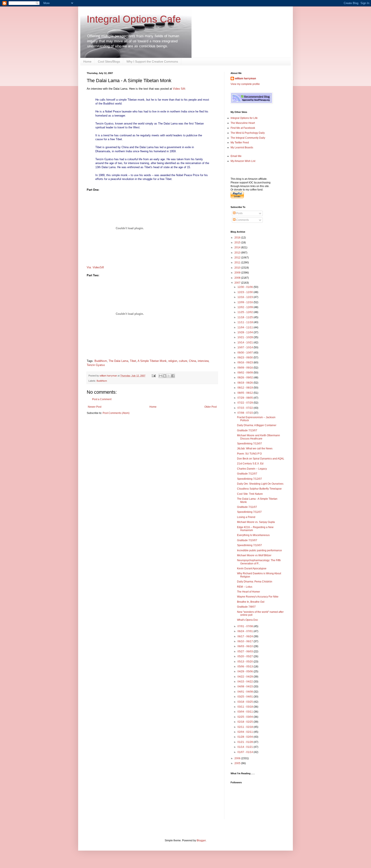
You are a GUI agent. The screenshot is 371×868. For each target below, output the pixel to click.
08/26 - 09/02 (245, 377)
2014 (237, 247)
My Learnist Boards (242, 147)
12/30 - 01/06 (245, 287)
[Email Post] (153, 375)
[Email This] (160, 376)
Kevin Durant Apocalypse (251, 568)
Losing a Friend (246, 517)
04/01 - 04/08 (245, 691)
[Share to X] (169, 376)
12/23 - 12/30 (245, 292)
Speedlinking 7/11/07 (249, 511)
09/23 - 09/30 (245, 357)
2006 (237, 758)
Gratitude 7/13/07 (247, 430)
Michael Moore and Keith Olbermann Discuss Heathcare (258, 437)
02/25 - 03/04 (245, 716)
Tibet (133, 361)
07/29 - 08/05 (245, 397)
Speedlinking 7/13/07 (249, 443)
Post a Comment (101, 399)
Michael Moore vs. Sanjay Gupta (256, 522)
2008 (237, 277)
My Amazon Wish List (243, 161)
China (192, 361)
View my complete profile (245, 84)
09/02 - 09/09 (245, 372)
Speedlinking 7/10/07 (249, 545)
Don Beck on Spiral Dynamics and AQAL (260, 458)
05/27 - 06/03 (245, 651)
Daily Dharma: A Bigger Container (256, 425)
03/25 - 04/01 (245, 696)
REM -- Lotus (244, 586)
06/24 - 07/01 (245, 631)
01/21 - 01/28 (245, 742)
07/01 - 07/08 (245, 626)
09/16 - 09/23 (245, 362)
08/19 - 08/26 (245, 382)
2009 (237, 272)
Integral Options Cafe (134, 19)
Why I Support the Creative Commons (152, 61)
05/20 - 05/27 (245, 656)
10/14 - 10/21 (245, 342)
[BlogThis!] (165, 376)
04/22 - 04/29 (245, 676)
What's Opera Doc (247, 619)
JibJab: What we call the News (254, 448)
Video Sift (179, 88)
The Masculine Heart (243, 122)
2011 (237, 262)
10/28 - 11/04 (245, 332)
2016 (237, 237)
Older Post (210, 406)
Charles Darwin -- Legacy (252, 468)
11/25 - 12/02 (245, 312)
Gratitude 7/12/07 (247, 473)
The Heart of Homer (248, 591)
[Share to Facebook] (173, 376)
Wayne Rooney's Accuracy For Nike (257, 596)
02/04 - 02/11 (245, 731)
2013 (237, 252)
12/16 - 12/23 (245, 297)
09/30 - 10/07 (245, 352)
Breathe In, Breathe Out (250, 601)
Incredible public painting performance (259, 550)
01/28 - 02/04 (245, 736)
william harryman (109, 375)
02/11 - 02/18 (245, 726)
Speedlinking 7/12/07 (249, 478)
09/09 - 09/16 (245, 367)
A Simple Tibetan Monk (152, 361)
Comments (242, 219)
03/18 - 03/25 (245, 701)
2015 (237, 242)
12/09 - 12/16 (245, 302)
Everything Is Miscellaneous (253, 535)
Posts (239, 213)
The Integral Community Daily (248, 137)
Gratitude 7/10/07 (247, 540)
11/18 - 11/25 (245, 317)
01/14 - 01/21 (245, 746)
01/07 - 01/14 (245, 752)
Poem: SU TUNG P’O (249, 453)
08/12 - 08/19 (245, 387)
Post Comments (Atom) (116, 413)
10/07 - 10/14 (245, 347)
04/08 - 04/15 (245, 686)
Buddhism (100, 361)
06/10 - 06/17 (245, 641)
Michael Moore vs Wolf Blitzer (254, 555)
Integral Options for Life (244, 118)
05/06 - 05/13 (245, 666)
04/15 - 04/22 (245, 681)
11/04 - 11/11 (245, 327)
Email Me (236, 156)
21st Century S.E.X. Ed (250, 463)
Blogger (201, 840)
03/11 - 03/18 (245, 706)
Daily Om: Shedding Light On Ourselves (260, 483)
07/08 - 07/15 (245, 412)
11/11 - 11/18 (245, 322)
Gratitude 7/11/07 (247, 507)
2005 (237, 763)
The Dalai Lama (118, 361)
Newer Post (94, 406)
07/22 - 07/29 (245, 402)
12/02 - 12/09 (245, 307)
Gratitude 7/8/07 (246, 606)
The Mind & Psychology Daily (248, 132)
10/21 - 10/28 (245, 337)
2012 (237, 257)
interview (203, 361)
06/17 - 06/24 (245, 636)
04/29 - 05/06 (245, 671)
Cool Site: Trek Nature (250, 493)
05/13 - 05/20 (245, 661)
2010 (237, 267)
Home (87, 61)
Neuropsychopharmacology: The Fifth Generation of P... (259, 562)
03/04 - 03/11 (245, 711)
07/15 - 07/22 (245, 407)
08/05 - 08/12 (245, 392)
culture (183, 361)
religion (172, 361)
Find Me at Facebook (243, 127)
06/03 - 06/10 (245, 646)
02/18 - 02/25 (245, 721)
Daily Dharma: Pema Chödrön (254, 581)
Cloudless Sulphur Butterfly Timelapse (259, 488)
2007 (237, 282)
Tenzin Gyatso (96, 365)
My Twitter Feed (240, 142)
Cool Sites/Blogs (109, 61)
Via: (95, 267)
